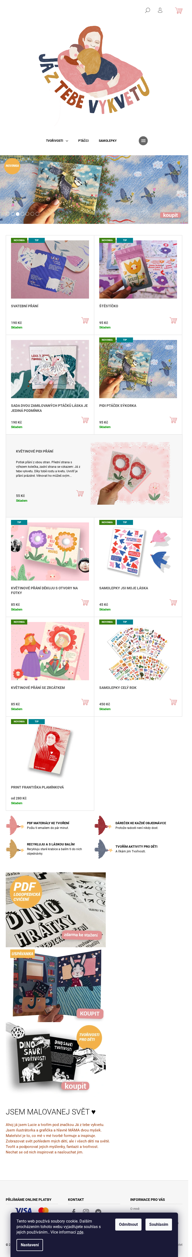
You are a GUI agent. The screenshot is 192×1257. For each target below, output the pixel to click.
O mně (135, 1209)
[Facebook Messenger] (98, 1212)
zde (80, 1232)
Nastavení (30, 1245)
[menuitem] (57, 140)
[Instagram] (86, 1212)
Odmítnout (128, 1224)
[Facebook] (74, 1212)
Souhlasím (158, 1224)
